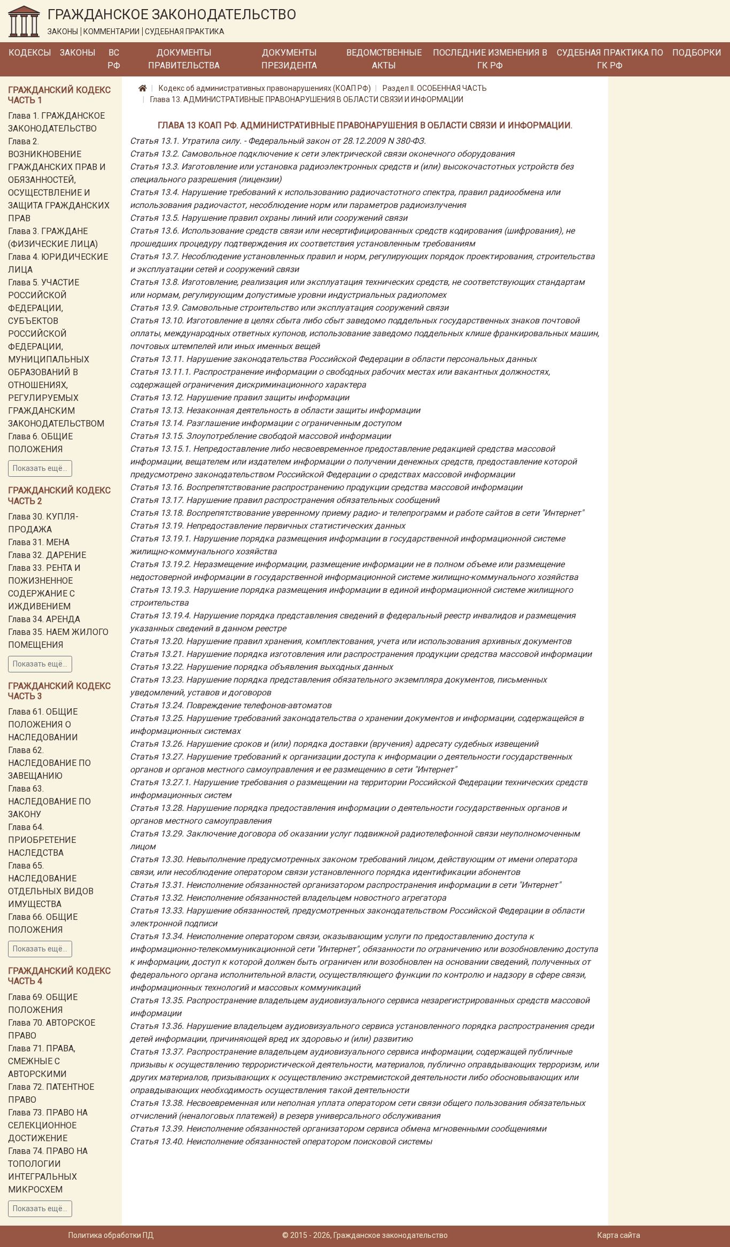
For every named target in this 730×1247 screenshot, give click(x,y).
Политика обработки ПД (111, 1235)
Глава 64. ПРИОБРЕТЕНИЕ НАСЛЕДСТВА (42, 840)
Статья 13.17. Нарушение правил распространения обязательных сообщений (284, 500)
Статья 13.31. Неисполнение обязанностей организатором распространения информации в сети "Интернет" (345, 885)
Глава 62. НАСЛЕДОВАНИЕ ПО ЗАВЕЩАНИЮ (49, 763)
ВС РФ (113, 59)
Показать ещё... (40, 468)
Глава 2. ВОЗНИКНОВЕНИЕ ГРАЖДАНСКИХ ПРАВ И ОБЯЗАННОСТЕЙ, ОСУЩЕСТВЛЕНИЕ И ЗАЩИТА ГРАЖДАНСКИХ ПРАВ (59, 179)
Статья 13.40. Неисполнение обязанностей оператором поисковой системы (281, 1141)
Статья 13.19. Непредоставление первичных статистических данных (267, 526)
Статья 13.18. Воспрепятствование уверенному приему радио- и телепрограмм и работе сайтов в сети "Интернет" (357, 513)
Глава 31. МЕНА (38, 542)
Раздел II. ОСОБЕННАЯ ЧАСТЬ (435, 88)
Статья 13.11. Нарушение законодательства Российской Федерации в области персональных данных (333, 359)
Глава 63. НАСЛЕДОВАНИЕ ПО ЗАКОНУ (49, 801)
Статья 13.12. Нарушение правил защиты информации (239, 397)
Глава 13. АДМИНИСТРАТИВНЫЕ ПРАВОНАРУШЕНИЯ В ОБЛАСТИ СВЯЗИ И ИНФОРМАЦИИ (306, 99)
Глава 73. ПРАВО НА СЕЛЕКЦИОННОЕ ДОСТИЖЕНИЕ (48, 1125)
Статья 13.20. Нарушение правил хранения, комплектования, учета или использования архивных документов (350, 641)
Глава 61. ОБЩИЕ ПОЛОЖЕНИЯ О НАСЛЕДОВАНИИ (43, 724)
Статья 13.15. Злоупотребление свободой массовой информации (260, 436)
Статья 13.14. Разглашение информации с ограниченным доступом (265, 423)
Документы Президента (289, 59)
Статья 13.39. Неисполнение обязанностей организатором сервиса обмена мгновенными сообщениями (338, 1129)
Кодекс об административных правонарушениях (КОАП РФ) (265, 88)
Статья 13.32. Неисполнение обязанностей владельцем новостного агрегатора (288, 898)
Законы (78, 53)
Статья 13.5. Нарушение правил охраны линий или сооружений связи (268, 218)
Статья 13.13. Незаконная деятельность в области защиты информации (275, 410)
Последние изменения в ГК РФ (490, 59)
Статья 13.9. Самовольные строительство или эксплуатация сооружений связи (289, 308)
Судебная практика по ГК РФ (610, 59)
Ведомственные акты (384, 59)
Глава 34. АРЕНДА (44, 619)
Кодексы (30, 53)
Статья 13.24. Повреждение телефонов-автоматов (230, 705)
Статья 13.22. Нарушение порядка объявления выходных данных (261, 667)
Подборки (696, 53)
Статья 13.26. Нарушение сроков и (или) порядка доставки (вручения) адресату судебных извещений (334, 744)
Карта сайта (618, 1235)
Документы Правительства (184, 59)
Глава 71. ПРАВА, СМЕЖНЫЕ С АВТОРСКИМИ (41, 1061)
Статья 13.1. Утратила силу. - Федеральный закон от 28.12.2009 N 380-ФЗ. (278, 141)
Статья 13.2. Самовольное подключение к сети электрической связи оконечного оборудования (322, 154)
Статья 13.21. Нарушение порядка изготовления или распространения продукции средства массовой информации (361, 654)
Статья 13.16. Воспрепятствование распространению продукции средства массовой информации (326, 487)
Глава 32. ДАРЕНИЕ (47, 555)
